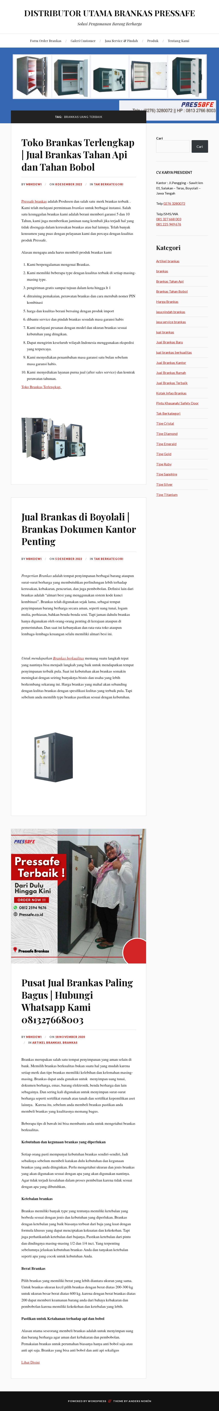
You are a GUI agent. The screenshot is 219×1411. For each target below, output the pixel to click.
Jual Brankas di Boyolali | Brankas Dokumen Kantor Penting (78, 528)
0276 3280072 (174, 203)
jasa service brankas (171, 322)
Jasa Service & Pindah (121, 40)
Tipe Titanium (167, 495)
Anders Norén (140, 1401)
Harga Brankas (167, 301)
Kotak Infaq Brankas (171, 393)
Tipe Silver (164, 484)
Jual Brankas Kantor (171, 362)
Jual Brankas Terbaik (172, 383)
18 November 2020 (70, 1037)
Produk (152, 40)
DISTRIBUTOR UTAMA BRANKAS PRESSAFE (109, 12)
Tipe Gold (163, 454)
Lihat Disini (30, 1362)
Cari (159, 138)
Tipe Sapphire (166, 474)
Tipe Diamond (167, 434)
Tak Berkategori (108, 184)
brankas (70, 1042)
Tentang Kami (178, 40)
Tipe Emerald (166, 444)
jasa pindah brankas (170, 312)
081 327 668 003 (168, 219)
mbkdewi (34, 184)
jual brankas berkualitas (174, 352)
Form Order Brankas (45, 40)
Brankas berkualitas (68, 658)
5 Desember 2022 (68, 559)
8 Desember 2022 (68, 184)
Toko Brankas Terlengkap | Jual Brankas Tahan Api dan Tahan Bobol (78, 154)
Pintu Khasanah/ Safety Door (177, 403)
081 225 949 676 (168, 224)
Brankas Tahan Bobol (172, 291)
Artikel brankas (46, 1042)
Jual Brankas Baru (169, 342)
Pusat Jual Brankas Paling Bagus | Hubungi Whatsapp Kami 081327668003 (77, 1000)
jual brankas (165, 332)
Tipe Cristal (165, 423)
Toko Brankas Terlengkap (41, 386)
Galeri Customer (83, 40)
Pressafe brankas (34, 201)
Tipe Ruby (164, 464)
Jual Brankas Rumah (171, 373)
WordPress (97, 1401)
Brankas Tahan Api (170, 281)
